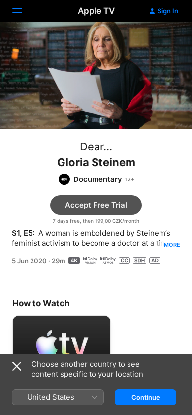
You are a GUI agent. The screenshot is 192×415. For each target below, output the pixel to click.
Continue (145, 397)
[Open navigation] (23, 11)
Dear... (96, 146)
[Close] (16, 366)
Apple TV (96, 11)
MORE (172, 244)
